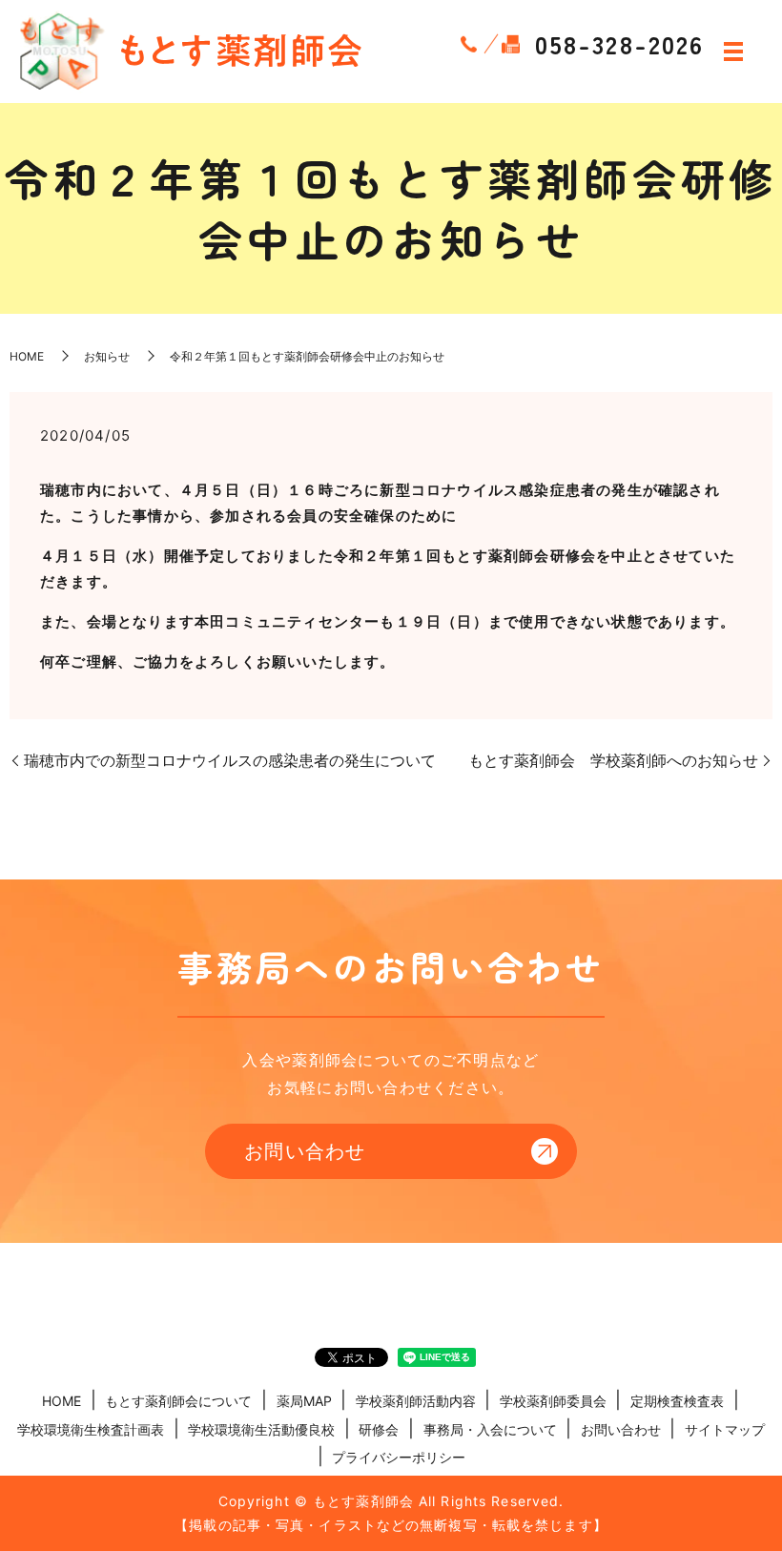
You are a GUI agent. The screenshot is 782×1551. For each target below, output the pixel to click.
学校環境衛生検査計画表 (90, 1429)
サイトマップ (725, 1429)
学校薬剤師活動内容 (416, 1401)
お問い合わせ (305, 1151)
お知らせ (107, 356)
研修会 (379, 1429)
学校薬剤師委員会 (553, 1401)
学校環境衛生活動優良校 (261, 1429)
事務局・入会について (490, 1429)
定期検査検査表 (677, 1401)
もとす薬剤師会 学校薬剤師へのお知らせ (613, 760)
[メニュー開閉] (733, 51)
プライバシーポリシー (398, 1457)
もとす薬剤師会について (178, 1401)
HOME (27, 356)
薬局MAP (304, 1401)
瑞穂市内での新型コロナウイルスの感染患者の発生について (230, 760)
